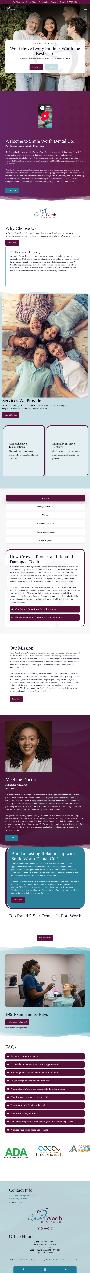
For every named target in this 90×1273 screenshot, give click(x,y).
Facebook (15, 890)
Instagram (28, 890)
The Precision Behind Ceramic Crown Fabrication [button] (38, 617)
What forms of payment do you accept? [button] (29, 1097)
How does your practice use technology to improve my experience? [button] (42, 1121)
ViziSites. (52, 1260)
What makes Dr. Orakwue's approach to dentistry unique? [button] (37, 1089)
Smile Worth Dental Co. (23, 1260)
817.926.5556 (17, 884)
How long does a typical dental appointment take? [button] (34, 1072)
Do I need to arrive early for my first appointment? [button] (34, 1064)
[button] (85, 9)
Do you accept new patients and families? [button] (30, 1080)
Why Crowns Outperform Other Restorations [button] (36, 609)
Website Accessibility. (73, 1260)
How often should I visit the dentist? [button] (27, 1105)
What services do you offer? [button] (23, 1113)
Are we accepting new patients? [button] (25, 1056)
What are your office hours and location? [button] (29, 1129)
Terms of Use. (60, 1260)
